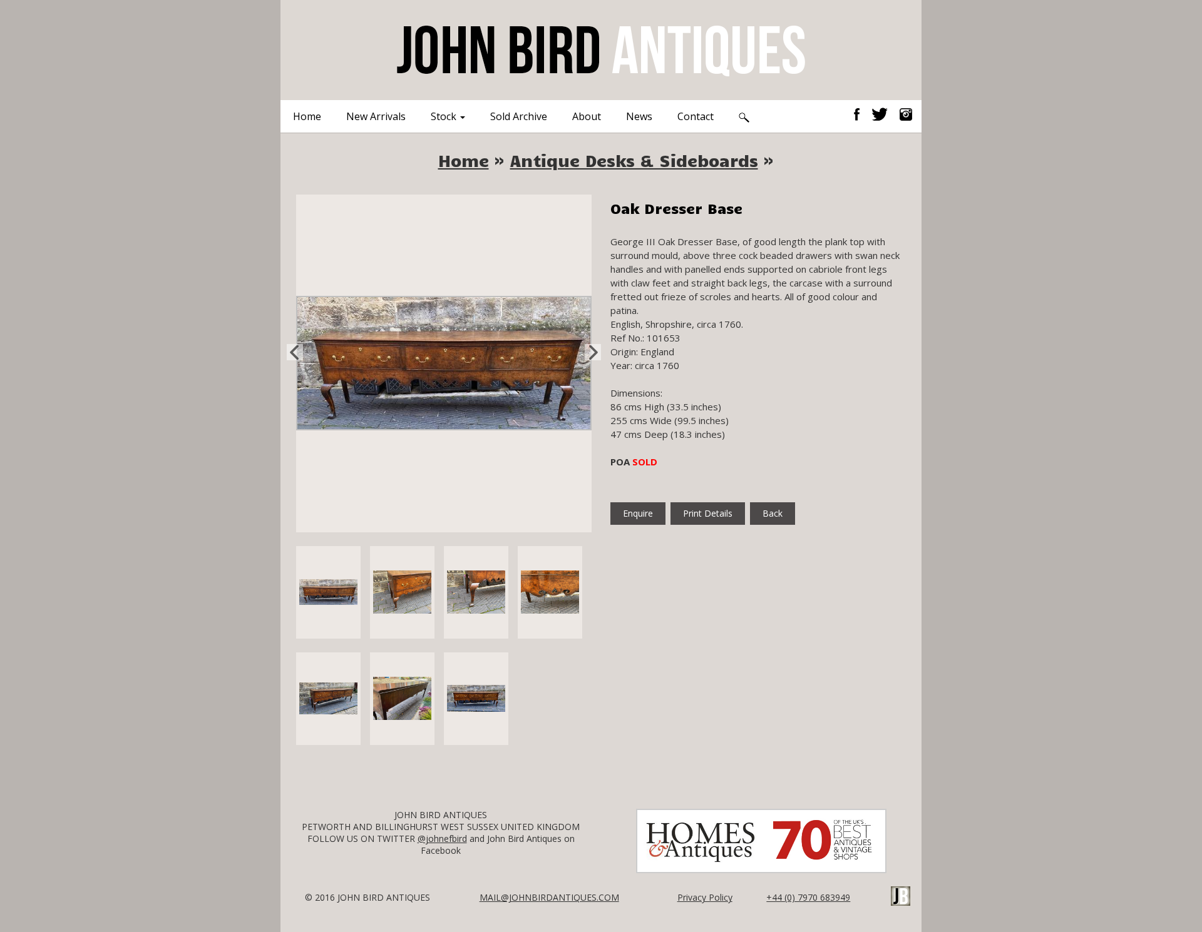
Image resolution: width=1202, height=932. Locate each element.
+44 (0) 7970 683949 (808, 897)
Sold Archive (518, 116)
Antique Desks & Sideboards (634, 160)
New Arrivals (376, 116)
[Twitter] (884, 113)
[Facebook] (861, 113)
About (586, 116)
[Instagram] (906, 113)
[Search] (744, 116)
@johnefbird (442, 838)
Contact (695, 116)
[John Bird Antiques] (601, 49)
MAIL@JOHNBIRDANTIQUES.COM (549, 897)
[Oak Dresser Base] (444, 362)
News (639, 116)
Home (307, 116)
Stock (445, 116)
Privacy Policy (704, 897)
